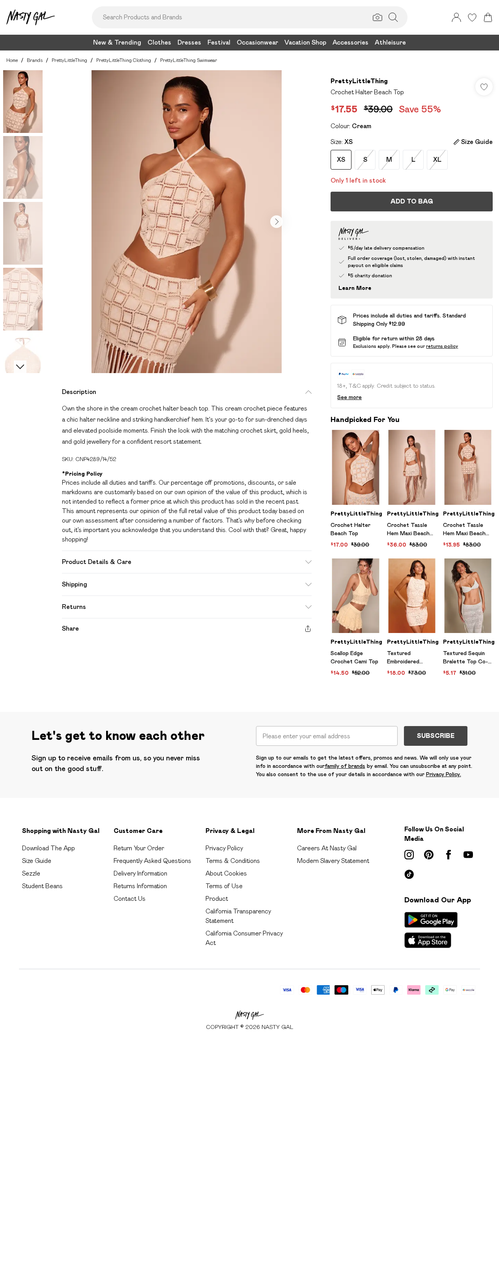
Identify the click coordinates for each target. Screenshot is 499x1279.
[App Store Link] (431, 930)
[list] (187, 221)
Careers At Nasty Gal (327, 848)
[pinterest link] (429, 854)
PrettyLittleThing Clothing (123, 60)
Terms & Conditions (233, 860)
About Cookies (226, 873)
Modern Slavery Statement (333, 860)
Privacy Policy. (443, 774)
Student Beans (42, 886)
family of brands (345, 766)
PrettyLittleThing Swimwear (188, 60)
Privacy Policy (224, 848)
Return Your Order (139, 848)
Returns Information (140, 886)
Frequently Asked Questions (152, 860)
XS (341, 159)
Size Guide (36, 860)
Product (217, 898)
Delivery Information (140, 873)
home (12, 60)
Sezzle (31, 873)
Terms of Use (224, 886)
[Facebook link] (448, 854)
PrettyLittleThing (69, 60)
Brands (35, 60)
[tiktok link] (409, 874)
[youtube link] (468, 854)
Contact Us (130, 898)
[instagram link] (409, 854)
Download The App (48, 848)
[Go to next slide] (276, 221)
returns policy (442, 346)
